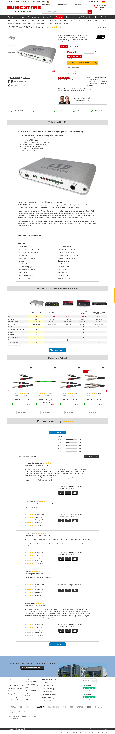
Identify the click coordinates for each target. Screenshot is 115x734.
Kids (90, 17)
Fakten (10, 683)
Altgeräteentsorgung (18, 85)
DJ (73, 17)
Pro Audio (59, 17)
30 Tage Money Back (15, 694)
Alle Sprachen (91, 456)
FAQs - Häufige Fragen (15, 686)
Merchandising (56, 20)
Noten (97, 17)
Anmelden (95, 1)
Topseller (43, 20)
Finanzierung (12, 697)
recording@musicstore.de (18, 1)
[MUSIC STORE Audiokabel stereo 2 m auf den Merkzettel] (79, 367)
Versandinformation (49, 679)
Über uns (11, 679)
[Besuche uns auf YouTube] (106, 729)
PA (52, 17)
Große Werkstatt (30, 691)
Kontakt (10, 729)
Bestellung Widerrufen (49, 701)
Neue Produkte (30, 20)
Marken (69, 20)
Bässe (17, 17)
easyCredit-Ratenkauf (15, 700)
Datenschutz (87, 732)
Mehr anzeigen (56, 350)
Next (107, 390)
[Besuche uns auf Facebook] (100, 729)
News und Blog (21, 729)
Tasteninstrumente (34, 17)
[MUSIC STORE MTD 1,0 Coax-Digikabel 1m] (46, 381)
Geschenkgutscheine (49, 695)
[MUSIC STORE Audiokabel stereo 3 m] (22, 381)
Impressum (79, 732)
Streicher (46, 17)
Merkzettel (26, 77)
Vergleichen (21, 412)
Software (67, 17)
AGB (106, 732)
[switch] (94, 681)
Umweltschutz (47, 692)
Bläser (85, 17)
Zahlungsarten (47, 683)
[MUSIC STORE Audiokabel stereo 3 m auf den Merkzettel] (31, 367)
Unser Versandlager (49, 689)
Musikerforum (65, 732)
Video (104, 20)
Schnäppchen (15, 20)
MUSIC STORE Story (31, 685)
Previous (8, 390)
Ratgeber (96, 20)
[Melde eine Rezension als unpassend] (75, 493)
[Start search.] (90, 12)
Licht (78, 17)
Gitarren (10, 17)
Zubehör (103, 17)
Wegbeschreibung (48, 698)
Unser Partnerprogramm (31, 681)
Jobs (89, 20)
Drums (24, 17)
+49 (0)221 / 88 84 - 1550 (81, 101)
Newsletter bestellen (31, 668)
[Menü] (95, 679)
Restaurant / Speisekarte (29, 695)
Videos (27, 699)
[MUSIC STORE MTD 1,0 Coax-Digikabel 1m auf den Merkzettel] (55, 367)
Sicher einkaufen (47, 686)
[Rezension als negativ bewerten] (68, 493)
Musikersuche (80, 20)
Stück (97, 52)
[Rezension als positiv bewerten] (61, 493)
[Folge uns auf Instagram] (103, 729)
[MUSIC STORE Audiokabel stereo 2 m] (70, 381)
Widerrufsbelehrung (98, 732)
